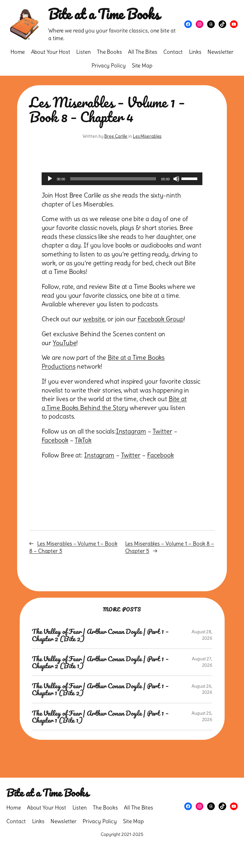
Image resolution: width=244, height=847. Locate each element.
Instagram (131, 431)
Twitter (162, 431)
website (94, 319)
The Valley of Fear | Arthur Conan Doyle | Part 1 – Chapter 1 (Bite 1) (100, 717)
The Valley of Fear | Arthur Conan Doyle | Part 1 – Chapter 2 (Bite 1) (100, 662)
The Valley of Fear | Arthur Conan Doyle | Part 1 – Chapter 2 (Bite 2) (100, 635)
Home (17, 51)
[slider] (190, 178)
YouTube (64, 343)
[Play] (50, 179)
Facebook (55, 440)
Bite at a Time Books (104, 13)
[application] (122, 178)
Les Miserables (147, 136)
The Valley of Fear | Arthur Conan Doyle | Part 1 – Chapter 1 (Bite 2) (100, 689)
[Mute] (176, 179)
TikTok (83, 440)
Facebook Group (161, 319)
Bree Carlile (115, 136)
